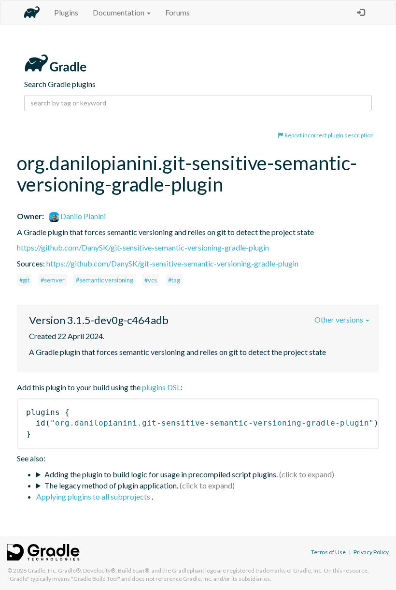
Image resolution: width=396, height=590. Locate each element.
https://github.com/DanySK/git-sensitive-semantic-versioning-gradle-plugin (143, 247)
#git (24, 280)
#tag (174, 280)
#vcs (150, 280)
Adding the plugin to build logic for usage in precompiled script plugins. (161, 474)
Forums (177, 12)
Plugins (66, 12)
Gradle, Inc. (42, 570)
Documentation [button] (119, 12)
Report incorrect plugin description (328, 135)
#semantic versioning (104, 280)
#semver (53, 280)
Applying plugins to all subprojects (94, 496)
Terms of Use (328, 552)
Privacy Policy (371, 552)
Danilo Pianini (82, 216)
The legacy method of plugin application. (111, 485)
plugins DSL (161, 387)
